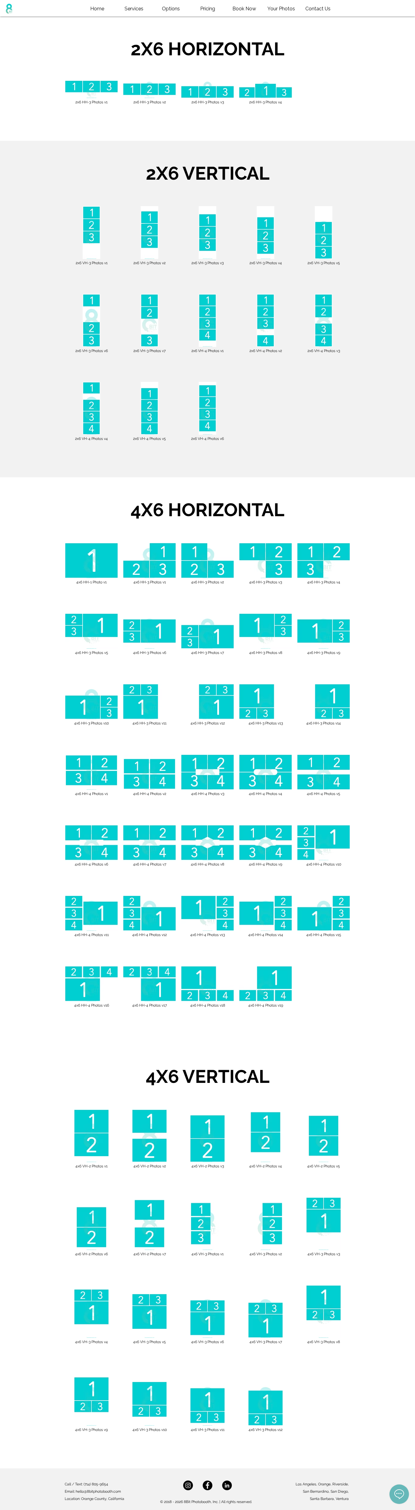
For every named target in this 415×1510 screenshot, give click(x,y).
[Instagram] (188, 1485)
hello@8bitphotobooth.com (98, 1491)
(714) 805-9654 (96, 1484)
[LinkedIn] (227, 1485)
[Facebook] (207, 1485)
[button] (171, 8)
